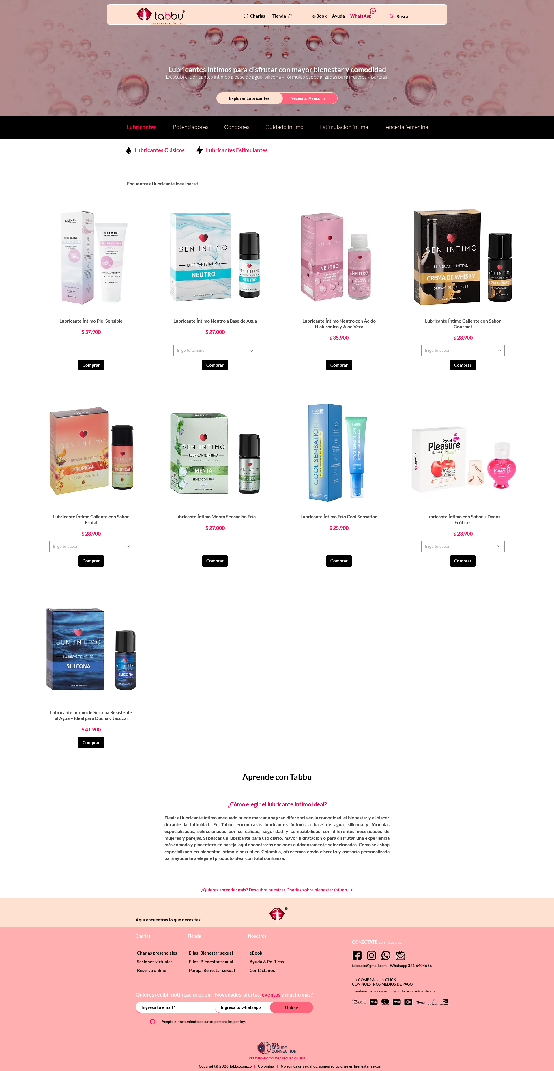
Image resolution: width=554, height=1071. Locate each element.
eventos (271, 994)
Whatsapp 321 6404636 (411, 965)
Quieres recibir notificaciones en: (174, 994)
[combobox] (215, 350)
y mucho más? (297, 994)
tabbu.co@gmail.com (370, 965)
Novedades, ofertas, (238, 994)
